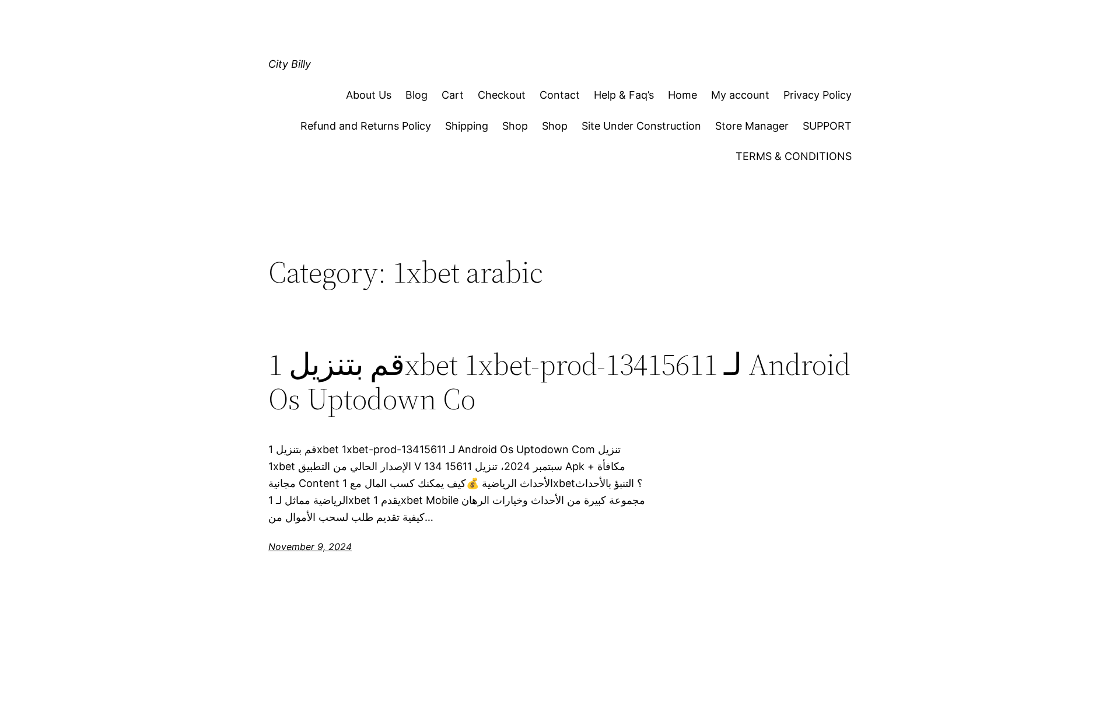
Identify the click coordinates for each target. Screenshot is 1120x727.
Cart (453, 95)
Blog (416, 95)
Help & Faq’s (624, 95)
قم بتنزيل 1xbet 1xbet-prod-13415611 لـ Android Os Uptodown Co (559, 382)
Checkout (502, 95)
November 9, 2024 (310, 546)
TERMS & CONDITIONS (794, 156)
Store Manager (752, 126)
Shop (515, 126)
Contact (560, 95)
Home (682, 95)
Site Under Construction (641, 126)
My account (740, 95)
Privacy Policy (817, 95)
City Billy (289, 64)
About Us (368, 95)
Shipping (466, 126)
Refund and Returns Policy (365, 126)
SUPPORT (827, 126)
